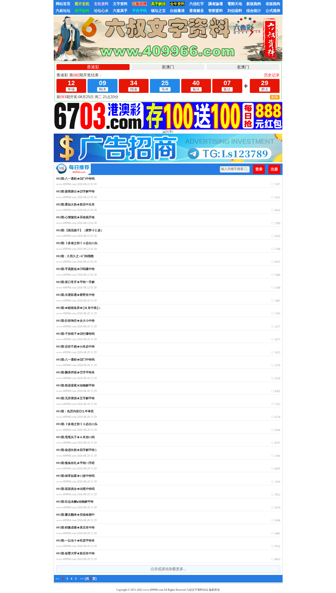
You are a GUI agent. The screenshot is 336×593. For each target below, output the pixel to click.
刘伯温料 (234, 11)
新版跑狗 (253, 4)
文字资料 (120, 4)
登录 (259, 169)
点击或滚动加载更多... (168, 569)
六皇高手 (120, 11)
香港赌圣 (196, 11)
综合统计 (253, 11)
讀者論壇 (215, 4)
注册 (274, 169)
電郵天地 (234, 4)
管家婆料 (215, 11)
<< (57, 578)
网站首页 (63, 4)
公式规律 (273, 11)
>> (82, 578)
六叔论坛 (63, 11)
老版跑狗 (273, 4)
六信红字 (196, 4)
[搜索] (247, 169)
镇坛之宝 (158, 11)
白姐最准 (177, 11)
